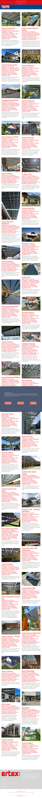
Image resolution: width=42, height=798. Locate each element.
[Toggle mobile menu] (39, 7)
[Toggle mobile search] (37, 7)
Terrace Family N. (7, 739)
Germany (37, 34)
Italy (16, 534)
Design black (26, 248)
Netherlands (25, 479)
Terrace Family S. (7, 173)
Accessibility (31, 792)
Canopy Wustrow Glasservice (7, 222)
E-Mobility (11, 69)
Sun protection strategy (29, 37)
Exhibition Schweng (28, 344)
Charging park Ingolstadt (10, 306)
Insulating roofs (26, 676)
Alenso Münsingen (28, 671)
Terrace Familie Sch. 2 (9, 28)
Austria (12, 30)
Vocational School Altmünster (7, 415)
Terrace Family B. (7, 452)
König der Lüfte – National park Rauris (31, 510)
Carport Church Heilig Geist (31, 633)
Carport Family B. (7, 564)
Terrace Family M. (28, 137)
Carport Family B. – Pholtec (11, 636)
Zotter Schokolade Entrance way (11, 597)
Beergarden (26, 707)
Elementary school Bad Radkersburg (29, 549)
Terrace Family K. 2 (28, 65)
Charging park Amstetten (10, 100)
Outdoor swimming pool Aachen (30, 29)
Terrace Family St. (7, 261)
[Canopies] (11, 19)
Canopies (4, 31)
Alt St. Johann (6, 704)
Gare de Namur (27, 380)
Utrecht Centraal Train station (9, 490)
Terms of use (28, 792)
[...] (39, 46)
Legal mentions (11, 792)
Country (10, 31)
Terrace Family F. (27, 743)
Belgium (32, 382)
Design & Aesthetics (33, 33)
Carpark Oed (26, 277)
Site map (14, 792)
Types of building (12, 37)
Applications (5, 30)
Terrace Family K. (7, 671)
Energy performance (7, 33)
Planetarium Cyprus (28, 244)
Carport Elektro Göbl (28, 588)
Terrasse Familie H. (28, 312)
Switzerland (30, 182)
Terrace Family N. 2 (28, 101)
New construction (32, 35)
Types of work (6, 39)
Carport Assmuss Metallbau (11, 377)
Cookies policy (23, 792)
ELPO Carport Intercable (10, 529)
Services (12, 35)
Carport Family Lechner (9, 65)
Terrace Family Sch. (28, 208)
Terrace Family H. (7, 342)
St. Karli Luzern (27, 174)
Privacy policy (18, 792)
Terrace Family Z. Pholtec (10, 137)
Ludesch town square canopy (29, 473)
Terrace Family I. (27, 436)
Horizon (12, 34)
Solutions (4, 36)
